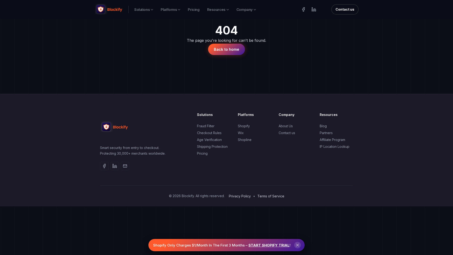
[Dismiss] (297, 245)
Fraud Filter (205, 126)
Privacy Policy (240, 196)
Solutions (142, 9)
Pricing (193, 9)
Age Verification (209, 140)
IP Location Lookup (334, 146)
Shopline (245, 140)
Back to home (226, 49)
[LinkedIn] (313, 9)
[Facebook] (303, 9)
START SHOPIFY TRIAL (268, 245)
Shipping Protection (212, 146)
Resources (216, 9)
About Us (286, 126)
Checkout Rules (209, 133)
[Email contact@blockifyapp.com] (125, 166)
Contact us (345, 9)
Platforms (169, 9)
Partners (326, 133)
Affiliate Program (332, 140)
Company (244, 9)
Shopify (244, 126)
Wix (241, 133)
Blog (323, 126)
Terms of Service (270, 196)
